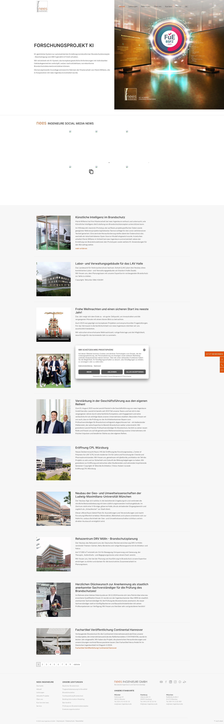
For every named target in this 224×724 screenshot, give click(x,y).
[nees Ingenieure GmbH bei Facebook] (166, 681)
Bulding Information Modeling (73, 699)
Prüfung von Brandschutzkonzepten (75, 706)
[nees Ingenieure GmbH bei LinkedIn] (171, 681)
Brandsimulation (68, 692)
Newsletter (79, 721)
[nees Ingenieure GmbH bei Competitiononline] (180, 681)
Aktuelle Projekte (42, 696)
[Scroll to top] (219, 719)
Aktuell (39, 689)
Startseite (39, 686)
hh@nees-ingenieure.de (148, 704)
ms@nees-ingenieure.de (122, 704)
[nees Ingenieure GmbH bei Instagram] (176, 681)
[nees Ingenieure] (42, 6)
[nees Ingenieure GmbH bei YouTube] (162, 681)
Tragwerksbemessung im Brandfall (74, 689)
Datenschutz (70, 721)
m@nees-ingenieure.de (174, 704)
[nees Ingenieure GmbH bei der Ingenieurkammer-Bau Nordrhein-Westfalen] (185, 681)
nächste (77, 664)
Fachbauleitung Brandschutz (72, 696)
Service (39, 706)
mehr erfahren (81, 248)
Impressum (60, 721)
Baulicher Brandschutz (70, 686)
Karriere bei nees (42, 703)
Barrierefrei (66, 703)
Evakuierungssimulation (71, 709)
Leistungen (40, 692)
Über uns (39, 699)
